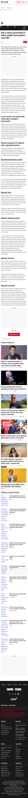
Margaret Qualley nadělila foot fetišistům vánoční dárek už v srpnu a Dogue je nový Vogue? (18, 578)
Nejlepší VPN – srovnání (5, 774)
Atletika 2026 (18, 756)
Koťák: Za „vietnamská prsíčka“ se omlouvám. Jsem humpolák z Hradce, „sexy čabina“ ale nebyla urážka (12, 363)
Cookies (21, 790)
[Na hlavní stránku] (4, 2)
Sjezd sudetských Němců (6, 750)
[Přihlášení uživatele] (23, 2)
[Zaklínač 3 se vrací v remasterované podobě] (5, 559)
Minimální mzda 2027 (20, 774)
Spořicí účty (18, 768)
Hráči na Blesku (18, 709)
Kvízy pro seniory (4, 730)
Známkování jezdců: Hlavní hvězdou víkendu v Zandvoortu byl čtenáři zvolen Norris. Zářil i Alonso (17, 640)
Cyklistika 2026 (18, 758)
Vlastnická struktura (18, 791)
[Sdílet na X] (15, 331)
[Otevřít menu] (26, 2)
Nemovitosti (7, 712)
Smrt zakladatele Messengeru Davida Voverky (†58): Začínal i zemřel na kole (17, 496)
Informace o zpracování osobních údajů (11, 790)
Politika (3, 744)
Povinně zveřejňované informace (14, 794)
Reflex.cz (3, 7)
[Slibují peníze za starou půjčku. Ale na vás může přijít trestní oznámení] (13, 475)
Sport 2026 (18, 744)
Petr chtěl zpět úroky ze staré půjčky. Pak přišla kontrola (17, 566)
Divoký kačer (3, 757)
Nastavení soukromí (9, 791)
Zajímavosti (9, 7)
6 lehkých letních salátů (20, 739)
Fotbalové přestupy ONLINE (15, 714)
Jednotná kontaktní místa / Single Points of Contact (11, 793)
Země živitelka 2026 (19, 775)
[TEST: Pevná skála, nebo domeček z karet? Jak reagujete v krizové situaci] (5, 611)
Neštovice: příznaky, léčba (6, 726)
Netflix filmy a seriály (5, 775)
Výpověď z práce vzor (5, 756)
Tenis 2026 (18, 753)
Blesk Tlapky (12, 709)
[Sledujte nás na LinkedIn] (18, 694)
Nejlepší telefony (4, 768)
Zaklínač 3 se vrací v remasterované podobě (17, 556)
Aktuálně (3, 721)
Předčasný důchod (19, 766)
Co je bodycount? (4, 734)
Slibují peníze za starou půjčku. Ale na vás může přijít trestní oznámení (12, 485)
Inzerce (15, 684)
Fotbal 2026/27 (18, 749)
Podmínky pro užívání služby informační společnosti (14, 788)
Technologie (4, 763)
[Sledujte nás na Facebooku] (13, 694)
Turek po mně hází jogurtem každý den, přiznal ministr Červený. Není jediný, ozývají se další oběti (13, 412)
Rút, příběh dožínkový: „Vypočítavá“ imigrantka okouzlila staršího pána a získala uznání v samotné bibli (12, 461)
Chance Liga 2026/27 (12, 716)
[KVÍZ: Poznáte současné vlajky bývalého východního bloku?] (5, 598)
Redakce (10, 684)
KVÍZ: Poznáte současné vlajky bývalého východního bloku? (17, 594)
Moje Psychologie (4, 709)
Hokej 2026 (18, 751)
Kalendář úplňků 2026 (5, 732)
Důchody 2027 (18, 772)
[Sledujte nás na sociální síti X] (10, 694)
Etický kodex (23, 793)
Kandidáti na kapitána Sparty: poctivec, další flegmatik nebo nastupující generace (17, 544)
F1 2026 (17, 754)
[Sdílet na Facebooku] (13, 331)
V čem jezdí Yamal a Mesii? (6, 728)
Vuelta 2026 (19, 716)
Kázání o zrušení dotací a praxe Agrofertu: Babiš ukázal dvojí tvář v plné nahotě (14, 437)
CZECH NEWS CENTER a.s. (18, 781)
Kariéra (25, 684)
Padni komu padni (4, 754)
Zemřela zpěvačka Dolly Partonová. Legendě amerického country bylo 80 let (13, 388)
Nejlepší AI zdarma (4, 770)
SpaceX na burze (4, 766)
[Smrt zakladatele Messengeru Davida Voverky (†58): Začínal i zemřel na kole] (5, 500)
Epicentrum (3, 725)
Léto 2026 (18, 721)
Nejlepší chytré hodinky (5, 772)
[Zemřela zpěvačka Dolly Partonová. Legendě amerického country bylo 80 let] (14, 378)
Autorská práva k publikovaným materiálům (14, 786)
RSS (20, 684)
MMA (17, 747)
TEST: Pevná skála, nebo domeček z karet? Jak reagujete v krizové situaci (17, 607)
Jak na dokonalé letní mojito (21, 737)
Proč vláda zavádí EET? (5, 752)
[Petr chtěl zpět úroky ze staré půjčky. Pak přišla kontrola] (5, 569)
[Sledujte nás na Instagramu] (15, 694)
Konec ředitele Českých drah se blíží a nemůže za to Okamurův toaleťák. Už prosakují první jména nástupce (17, 526)
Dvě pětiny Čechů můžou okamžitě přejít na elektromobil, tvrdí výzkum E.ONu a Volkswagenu (17, 510)
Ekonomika (18, 763)
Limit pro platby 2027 (19, 770)
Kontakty (3, 684)
